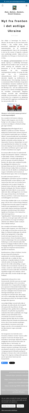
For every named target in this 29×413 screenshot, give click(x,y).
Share (5, 362)
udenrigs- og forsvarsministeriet (13, 60)
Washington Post (6, 128)
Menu (26, 5)
